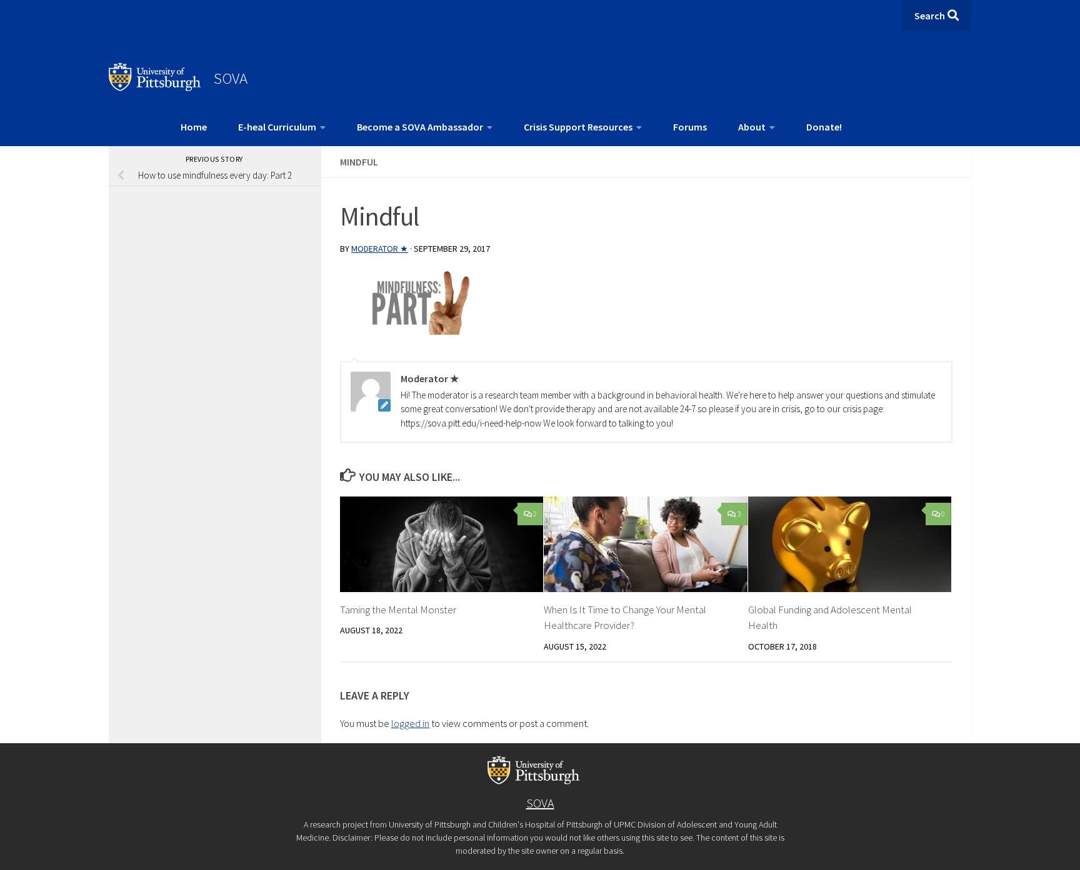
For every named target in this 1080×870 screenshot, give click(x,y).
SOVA (231, 78)
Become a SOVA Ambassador (420, 127)
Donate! (824, 127)
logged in (410, 723)
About (752, 127)
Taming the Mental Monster (398, 609)
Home (194, 127)
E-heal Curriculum (277, 127)
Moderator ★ (379, 248)
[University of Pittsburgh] (155, 87)
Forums (690, 127)
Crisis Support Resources (578, 127)
